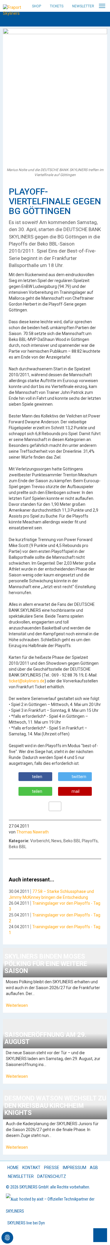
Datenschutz (51, 1176)
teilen (37, 776)
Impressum (74, 1167)
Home (13, 1167)
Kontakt (31, 1167)
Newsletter (83, 6)
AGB (94, 1167)
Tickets (56, 6)
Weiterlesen (17, 1005)
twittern (79, 776)
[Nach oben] (100, 1235)
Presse (51, 1167)
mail (75, 791)
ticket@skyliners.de (27, 681)
